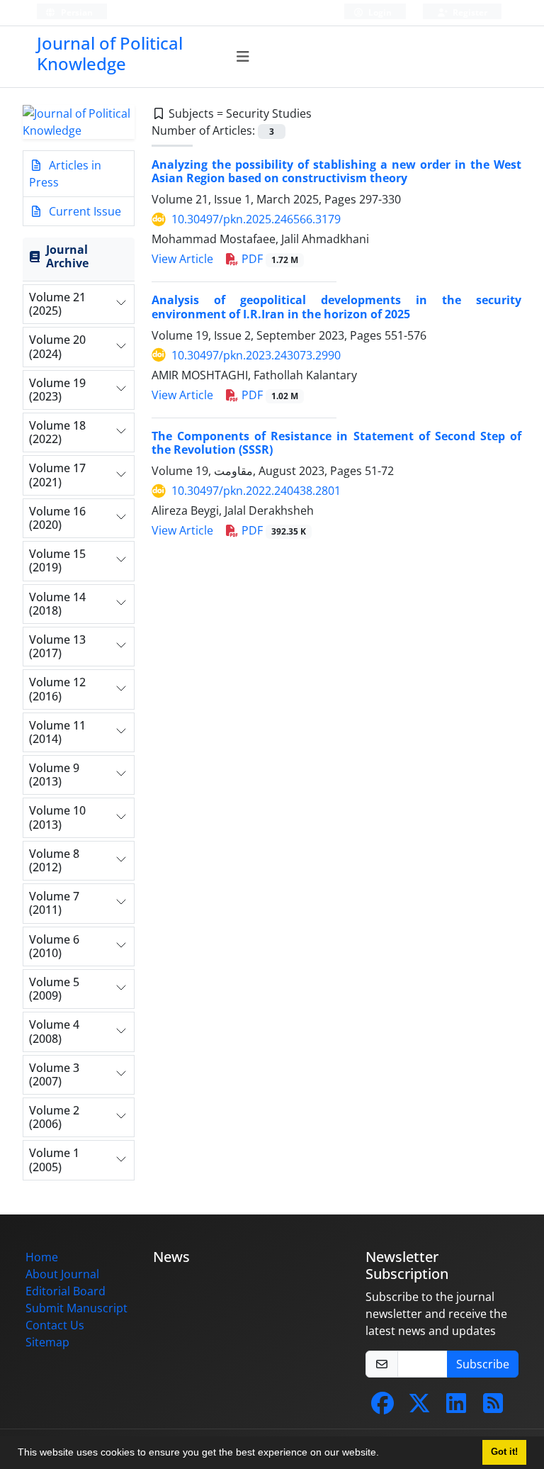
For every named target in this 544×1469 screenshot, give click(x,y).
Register (468, 12)
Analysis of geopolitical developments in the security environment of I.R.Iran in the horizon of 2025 (336, 306)
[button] (384, 1454)
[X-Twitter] (419, 1407)
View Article (182, 259)
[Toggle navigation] (243, 57)
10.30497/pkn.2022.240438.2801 (256, 490)
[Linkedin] (456, 1407)
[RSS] (493, 1407)
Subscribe (482, 1364)
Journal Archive (67, 256)
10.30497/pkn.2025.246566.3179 (256, 219)
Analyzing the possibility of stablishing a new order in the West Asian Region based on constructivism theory (336, 171)
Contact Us (55, 1325)
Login (379, 12)
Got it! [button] (504, 1452)
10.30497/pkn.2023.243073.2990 (256, 355)
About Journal (62, 1274)
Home (42, 1257)
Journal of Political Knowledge (110, 53)
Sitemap (47, 1342)
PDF (268, 259)
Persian (76, 12)
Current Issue (83, 211)
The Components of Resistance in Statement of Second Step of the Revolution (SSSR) (336, 442)
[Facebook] (383, 1407)
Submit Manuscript (77, 1308)
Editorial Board (66, 1291)
